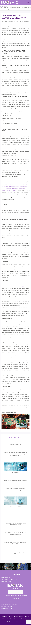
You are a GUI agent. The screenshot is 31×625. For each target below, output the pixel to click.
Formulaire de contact (6, 606)
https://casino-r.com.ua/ (15, 60)
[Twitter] (15, 588)
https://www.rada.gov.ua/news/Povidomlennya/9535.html (15, 286)
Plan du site (20, 595)
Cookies (6, 595)
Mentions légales (13, 595)
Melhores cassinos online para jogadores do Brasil (15, 480)
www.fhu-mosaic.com (6, 608)
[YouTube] (17, 588)
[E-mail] (13, 588)
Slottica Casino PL (16, 515)
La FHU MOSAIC (15, 472)
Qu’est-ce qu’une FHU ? (15, 506)
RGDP (25, 595)
